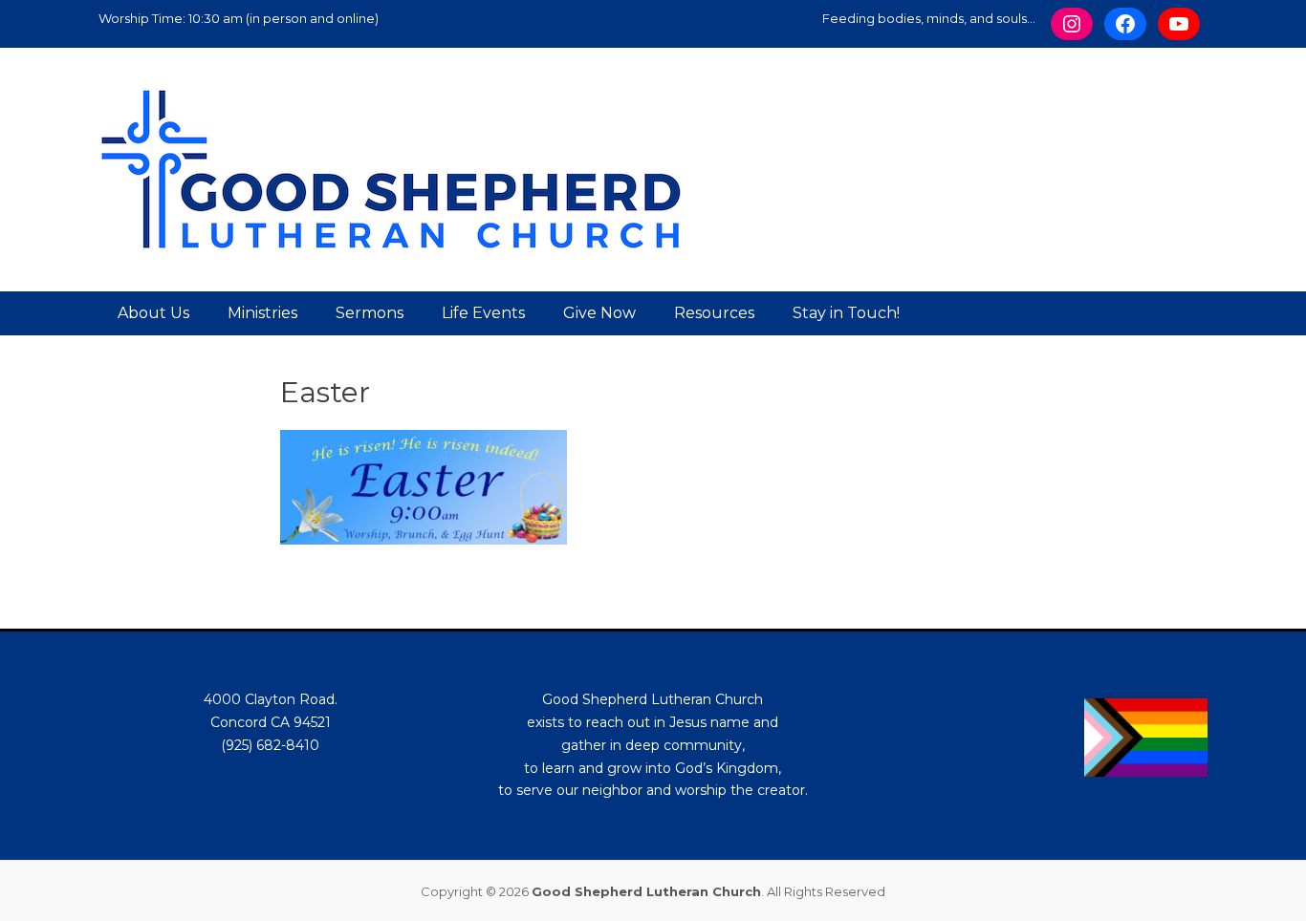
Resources (714, 313)
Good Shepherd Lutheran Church (646, 891)
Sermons (369, 313)
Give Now (599, 313)
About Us (153, 313)
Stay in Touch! (846, 313)
